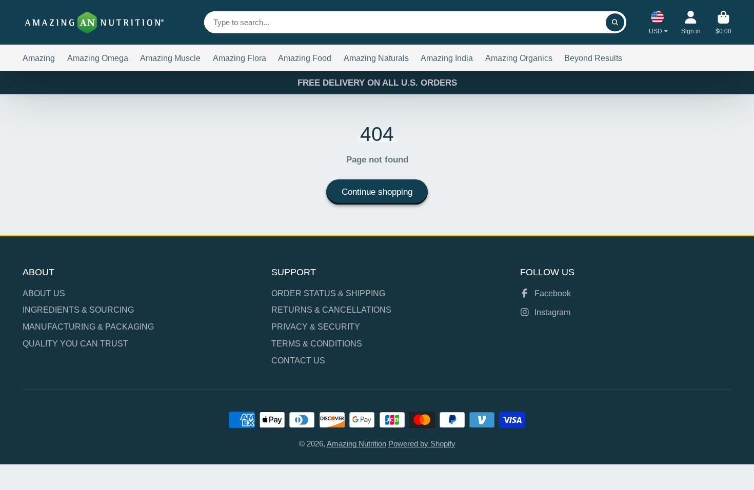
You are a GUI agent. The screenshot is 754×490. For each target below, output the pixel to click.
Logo (94, 22)
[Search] (615, 22)
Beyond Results (593, 58)
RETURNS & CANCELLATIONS (331, 309)
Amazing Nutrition (356, 444)
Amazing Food (304, 58)
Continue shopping (377, 192)
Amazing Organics (518, 58)
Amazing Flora (239, 58)
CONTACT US (298, 360)
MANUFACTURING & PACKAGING (88, 326)
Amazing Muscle (170, 58)
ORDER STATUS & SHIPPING (328, 293)
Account (691, 22)
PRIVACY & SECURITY (315, 326)
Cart (723, 22)
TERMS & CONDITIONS (316, 343)
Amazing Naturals (376, 58)
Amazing (39, 58)
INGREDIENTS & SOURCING (78, 309)
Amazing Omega (97, 58)
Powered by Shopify (421, 444)
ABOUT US (44, 293)
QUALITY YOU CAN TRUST (75, 343)
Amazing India (447, 58)
